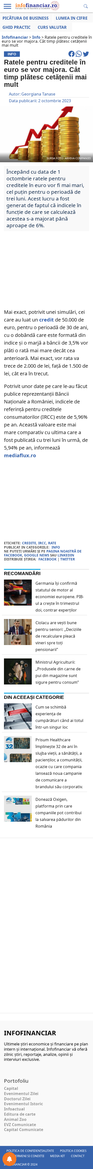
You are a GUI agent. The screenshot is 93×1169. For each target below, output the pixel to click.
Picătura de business (25, 18)
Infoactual (14, 1109)
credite (29, 543)
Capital (11, 1088)
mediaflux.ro (20, 455)
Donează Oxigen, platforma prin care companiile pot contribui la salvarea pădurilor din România (58, 813)
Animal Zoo (15, 1119)
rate (52, 543)
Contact (78, 1156)
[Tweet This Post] (86, 56)
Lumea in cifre (72, 18)
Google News (36, 555)
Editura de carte (19, 1114)
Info (56, 547)
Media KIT (57, 1156)
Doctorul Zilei (17, 1099)
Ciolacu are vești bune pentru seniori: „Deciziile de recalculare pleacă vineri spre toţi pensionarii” (58, 636)
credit (46, 319)
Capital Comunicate (23, 1129)
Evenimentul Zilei (21, 1093)
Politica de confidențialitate (30, 1151)
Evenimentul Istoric (23, 1103)
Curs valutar (52, 27)
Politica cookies (73, 1151)
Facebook (47, 559)
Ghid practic (16, 27)
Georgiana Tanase (38, 94)
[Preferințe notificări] (9, 1159)
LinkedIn (66, 555)
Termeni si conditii (29, 1156)
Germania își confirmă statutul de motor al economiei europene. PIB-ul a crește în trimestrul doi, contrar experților (59, 597)
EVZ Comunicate (20, 1124)
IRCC (42, 543)
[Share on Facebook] (72, 56)
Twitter (67, 559)
